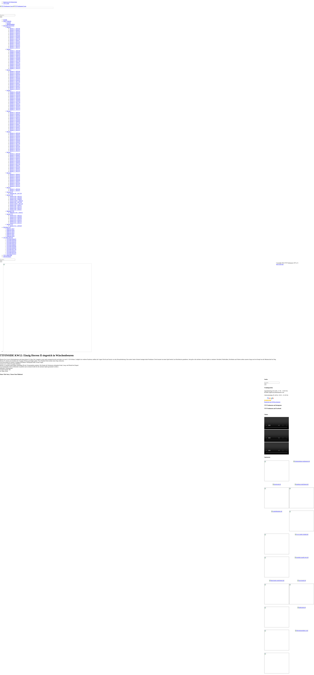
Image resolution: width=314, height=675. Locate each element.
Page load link (279, 264)
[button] (289, 400)
